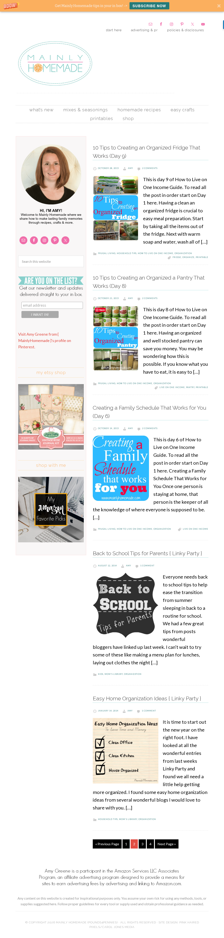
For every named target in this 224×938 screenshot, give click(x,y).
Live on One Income (172, 387)
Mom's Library (114, 674)
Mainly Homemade (55, 63)
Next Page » (167, 844)
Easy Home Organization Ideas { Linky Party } (147, 698)
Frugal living (107, 253)
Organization (183, 253)
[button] (112, 6)
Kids (100, 674)
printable (202, 257)
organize (188, 257)
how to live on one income (155, 253)
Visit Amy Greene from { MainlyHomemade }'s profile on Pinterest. (44, 340)
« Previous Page (107, 844)
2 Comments (150, 168)
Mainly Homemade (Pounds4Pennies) (87, 922)
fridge (177, 257)
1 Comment (147, 565)
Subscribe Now (149, 5)
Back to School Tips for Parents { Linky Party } (147, 553)
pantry (190, 387)
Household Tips (126, 253)
